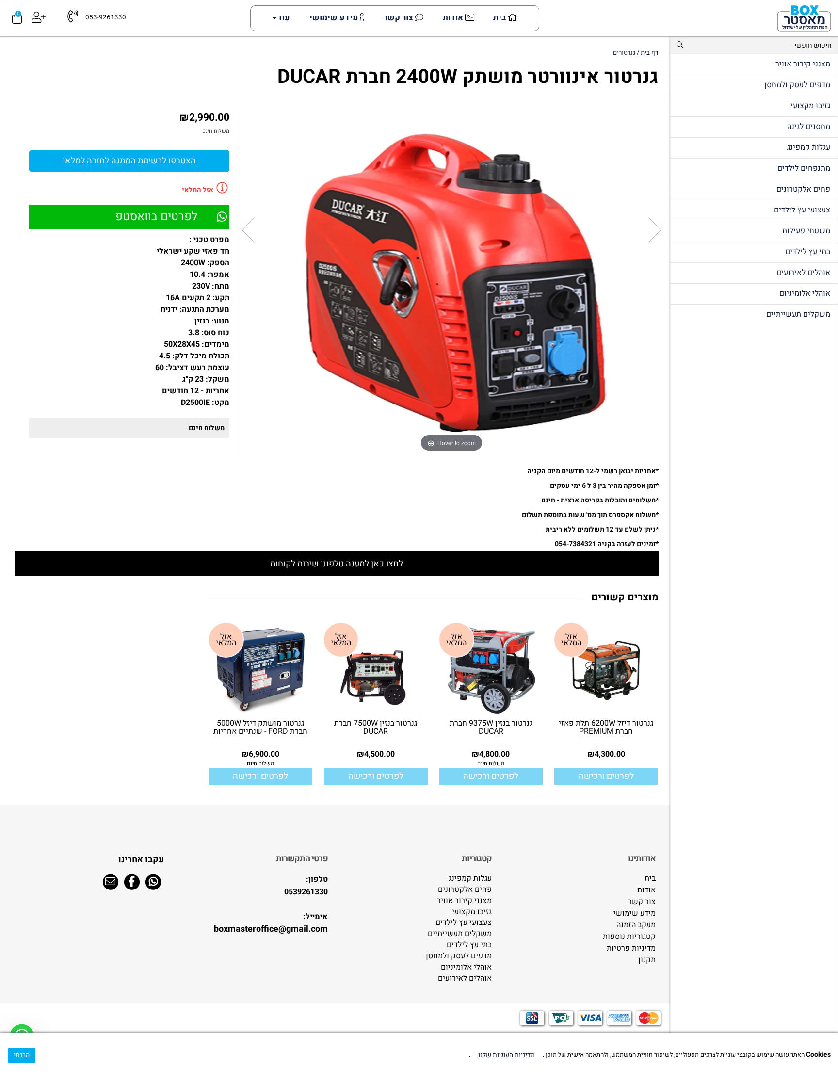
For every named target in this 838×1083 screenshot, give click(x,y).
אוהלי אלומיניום (804, 293)
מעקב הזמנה (636, 925)
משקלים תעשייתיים (798, 314)
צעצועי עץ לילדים (802, 210)
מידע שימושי (334, 18)
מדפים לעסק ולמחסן (797, 85)
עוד (283, 18)
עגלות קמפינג (808, 147)
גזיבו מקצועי (810, 106)
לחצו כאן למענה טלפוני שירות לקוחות (336, 563)
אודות (454, 18)
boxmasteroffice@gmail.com (271, 929)
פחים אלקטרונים (803, 189)
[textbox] (581, 859)
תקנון (647, 960)
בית (500, 18)
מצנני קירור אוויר (802, 64)
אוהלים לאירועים (803, 272)
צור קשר (399, 18)
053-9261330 (105, 17)
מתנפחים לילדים (803, 168)
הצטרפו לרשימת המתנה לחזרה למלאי (129, 160)
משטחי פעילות (806, 231)
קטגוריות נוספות (629, 936)
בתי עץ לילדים (807, 252)
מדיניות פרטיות (631, 948)
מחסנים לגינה (808, 126)
